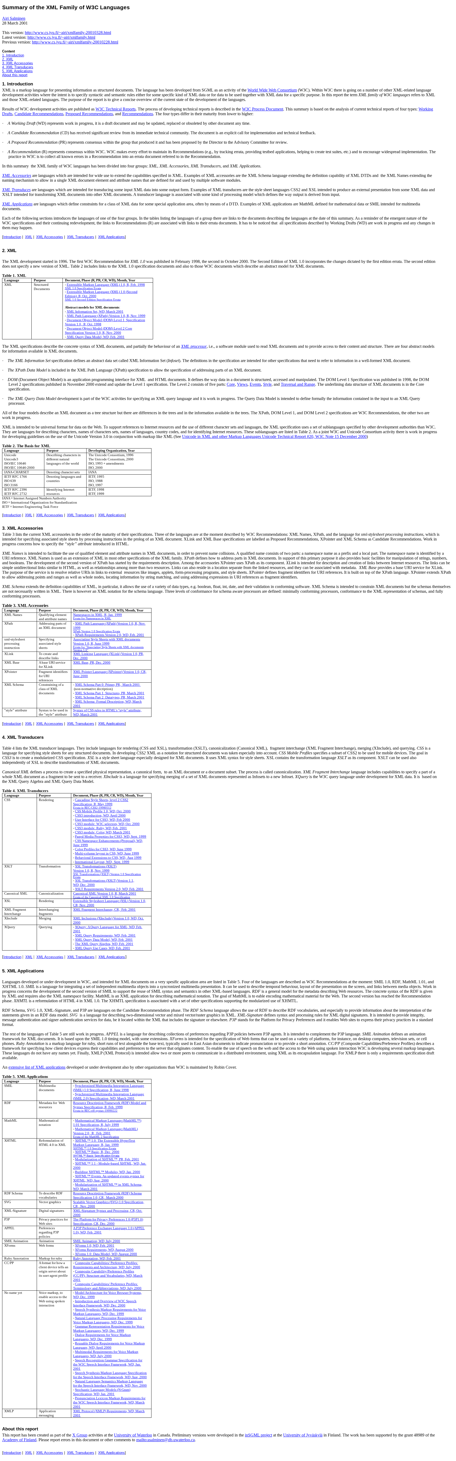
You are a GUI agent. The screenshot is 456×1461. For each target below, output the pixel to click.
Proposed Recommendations (89, 114)
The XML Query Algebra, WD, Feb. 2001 (104, 944)
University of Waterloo (133, 1435)
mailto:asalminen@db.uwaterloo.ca (165, 1440)
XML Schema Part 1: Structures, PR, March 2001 (109, 693)
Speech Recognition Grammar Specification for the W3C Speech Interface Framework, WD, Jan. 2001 (107, 1364)
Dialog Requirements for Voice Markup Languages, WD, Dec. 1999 (102, 1337)
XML (28, 237)
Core (231, 384)
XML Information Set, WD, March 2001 (95, 312)
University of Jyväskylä (302, 1435)
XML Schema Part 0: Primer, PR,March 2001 (107, 685)
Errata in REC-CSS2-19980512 (92, 807)
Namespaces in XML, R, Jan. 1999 (97, 615)
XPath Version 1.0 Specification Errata (96, 631)
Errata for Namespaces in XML (92, 618)
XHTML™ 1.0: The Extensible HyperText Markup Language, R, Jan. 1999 (104, 1143)
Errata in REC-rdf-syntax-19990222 (95, 1110)
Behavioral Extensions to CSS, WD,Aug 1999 (108, 858)
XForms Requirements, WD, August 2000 (104, 1250)
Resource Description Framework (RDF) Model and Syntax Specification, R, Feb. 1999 (109, 1105)
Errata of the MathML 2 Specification (96, 1136)
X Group (79, 1435)
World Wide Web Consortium (272, 90)
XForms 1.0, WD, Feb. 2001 (94, 1245)
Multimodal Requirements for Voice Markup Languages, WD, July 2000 (105, 1354)
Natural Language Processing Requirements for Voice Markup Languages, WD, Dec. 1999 (107, 1320)
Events (255, 384)
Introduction (12, 237)
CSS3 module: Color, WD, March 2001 (102, 832)
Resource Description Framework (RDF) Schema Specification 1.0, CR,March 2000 (107, 1195)
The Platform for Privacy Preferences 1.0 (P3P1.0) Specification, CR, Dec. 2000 (108, 1221)
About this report (14, 75)
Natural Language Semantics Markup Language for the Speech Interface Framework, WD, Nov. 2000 (110, 1383)
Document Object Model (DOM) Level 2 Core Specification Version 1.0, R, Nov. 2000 (98, 330)
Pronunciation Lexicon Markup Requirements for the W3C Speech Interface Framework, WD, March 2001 (109, 1402)
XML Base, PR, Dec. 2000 (91, 662)
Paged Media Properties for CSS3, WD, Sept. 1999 (110, 836)
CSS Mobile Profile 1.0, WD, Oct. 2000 (103, 811)
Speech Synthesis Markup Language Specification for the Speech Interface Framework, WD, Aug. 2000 (110, 1375)
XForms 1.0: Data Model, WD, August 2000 (106, 1254)
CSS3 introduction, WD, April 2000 (100, 815)
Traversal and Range (298, 384)
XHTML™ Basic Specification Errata (96, 1155)
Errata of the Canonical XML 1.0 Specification (101, 897)
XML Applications (17, 204)
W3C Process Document (262, 109)
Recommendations (137, 114)
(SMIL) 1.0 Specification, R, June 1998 (101, 1090)
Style (267, 384)
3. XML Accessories (17, 63)
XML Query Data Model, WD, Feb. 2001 (96, 337)
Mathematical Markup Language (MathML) (106, 1129)
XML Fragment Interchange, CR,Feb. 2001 (104, 910)
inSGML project (258, 1435)
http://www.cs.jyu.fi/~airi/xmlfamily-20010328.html (68, 32)
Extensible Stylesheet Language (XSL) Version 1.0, (109, 901)
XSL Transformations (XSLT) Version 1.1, (104, 881)
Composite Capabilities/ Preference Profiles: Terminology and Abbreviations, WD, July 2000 (107, 1286)
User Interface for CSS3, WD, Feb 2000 (102, 820)
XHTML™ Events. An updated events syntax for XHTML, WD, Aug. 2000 (108, 1178)
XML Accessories (16, 175)
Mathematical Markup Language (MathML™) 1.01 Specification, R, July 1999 (107, 1122)
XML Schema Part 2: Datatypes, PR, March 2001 (109, 697)
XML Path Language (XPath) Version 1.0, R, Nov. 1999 (106, 316)
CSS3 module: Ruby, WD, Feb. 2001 (101, 828)
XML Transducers (80, 237)
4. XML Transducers (17, 67)
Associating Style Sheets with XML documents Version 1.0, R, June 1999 (106, 641)
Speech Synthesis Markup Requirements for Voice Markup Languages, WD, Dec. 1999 (109, 1312)
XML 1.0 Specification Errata (83, 288)
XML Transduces (16, 189)
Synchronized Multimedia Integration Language (109, 1086)
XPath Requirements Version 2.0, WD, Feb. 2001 (109, 635)
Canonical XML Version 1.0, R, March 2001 (104, 893)
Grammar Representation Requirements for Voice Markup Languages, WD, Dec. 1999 (108, 1328)
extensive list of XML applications (36, 1067)
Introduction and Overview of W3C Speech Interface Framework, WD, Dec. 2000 (104, 1303)
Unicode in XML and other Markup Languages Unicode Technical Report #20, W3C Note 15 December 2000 (274, 436)
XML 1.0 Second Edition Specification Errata (93, 299)
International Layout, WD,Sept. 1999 (102, 862)
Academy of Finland (19, 1440)
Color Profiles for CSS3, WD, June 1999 (103, 849)
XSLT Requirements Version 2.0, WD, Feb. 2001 (109, 889)
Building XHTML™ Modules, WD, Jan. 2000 (107, 1172)
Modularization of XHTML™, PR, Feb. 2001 (107, 1159)
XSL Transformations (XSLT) (95, 866)
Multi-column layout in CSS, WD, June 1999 (107, 853)
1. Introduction (13, 55)
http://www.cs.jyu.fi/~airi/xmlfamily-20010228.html (75, 42)
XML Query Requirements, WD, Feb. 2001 (105, 935)
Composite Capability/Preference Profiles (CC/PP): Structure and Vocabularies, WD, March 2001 (107, 1275)
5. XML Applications (17, 71)
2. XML (7, 59)
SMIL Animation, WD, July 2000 (96, 1241)
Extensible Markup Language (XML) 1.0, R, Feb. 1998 (106, 285)
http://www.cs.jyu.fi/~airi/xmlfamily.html (61, 37)
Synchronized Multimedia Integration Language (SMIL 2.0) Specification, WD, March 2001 (108, 1096)
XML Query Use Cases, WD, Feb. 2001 (102, 948)
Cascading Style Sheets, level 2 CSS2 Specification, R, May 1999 (100, 802)
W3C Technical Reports (116, 109)
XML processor (194, 346)
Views (242, 384)
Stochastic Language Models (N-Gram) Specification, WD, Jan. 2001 (101, 1392)
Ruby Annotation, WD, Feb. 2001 (97, 1258)
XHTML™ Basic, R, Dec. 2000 (97, 1152)
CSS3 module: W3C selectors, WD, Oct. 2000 (107, 824)
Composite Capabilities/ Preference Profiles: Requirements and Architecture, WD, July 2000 (106, 1265)
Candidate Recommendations (39, 114)
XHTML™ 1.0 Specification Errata (94, 1148)
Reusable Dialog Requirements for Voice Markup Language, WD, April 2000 (109, 1345)
